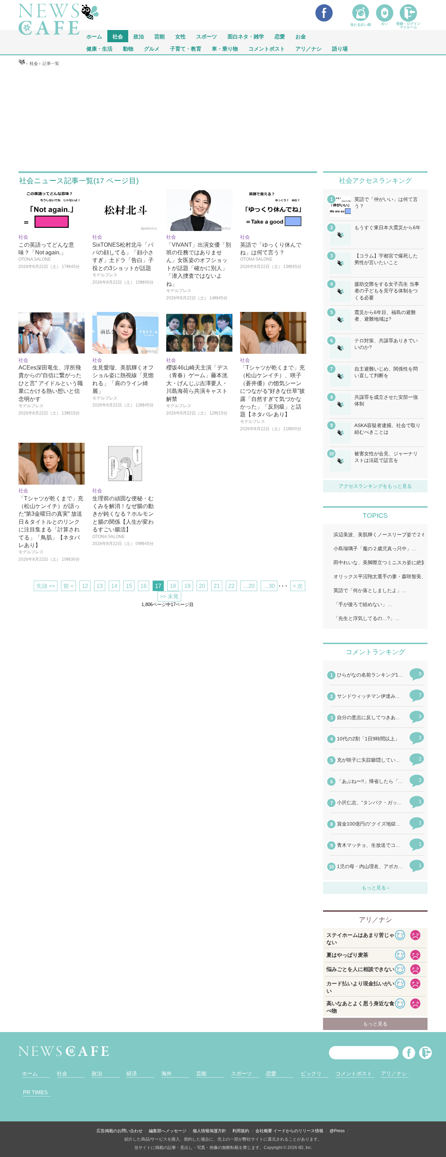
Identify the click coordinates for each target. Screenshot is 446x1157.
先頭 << (45, 586)
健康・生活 (99, 48)
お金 (300, 36)
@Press (337, 1130)
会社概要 (263, 1130)
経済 (131, 1073)
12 (85, 586)
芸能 (159, 36)
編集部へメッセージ (167, 1130)
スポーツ (206, 36)
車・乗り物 (225, 48)
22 (231, 586)
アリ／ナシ (308, 48)
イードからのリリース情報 (298, 1130)
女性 (180, 36)
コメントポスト (266, 48)
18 (173, 586)
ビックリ (311, 1073)
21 (217, 586)
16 (143, 586)
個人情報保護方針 (209, 1130)
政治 (138, 36)
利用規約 (240, 1130)
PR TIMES (35, 1092)
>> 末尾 (169, 596)
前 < (68, 586)
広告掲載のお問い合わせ (120, 1130)
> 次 (298, 586)
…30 (269, 586)
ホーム (30, 1073)
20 (202, 586)
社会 (118, 36)
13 (100, 586)
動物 (128, 48)
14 (114, 586)
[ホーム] (21, 63)
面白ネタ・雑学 (246, 36)
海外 (166, 1073)
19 (187, 586)
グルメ (152, 48)
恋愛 (280, 36)
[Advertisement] (223, 119)
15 (129, 586)
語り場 (340, 48)
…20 (249, 586)
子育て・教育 (185, 48)
